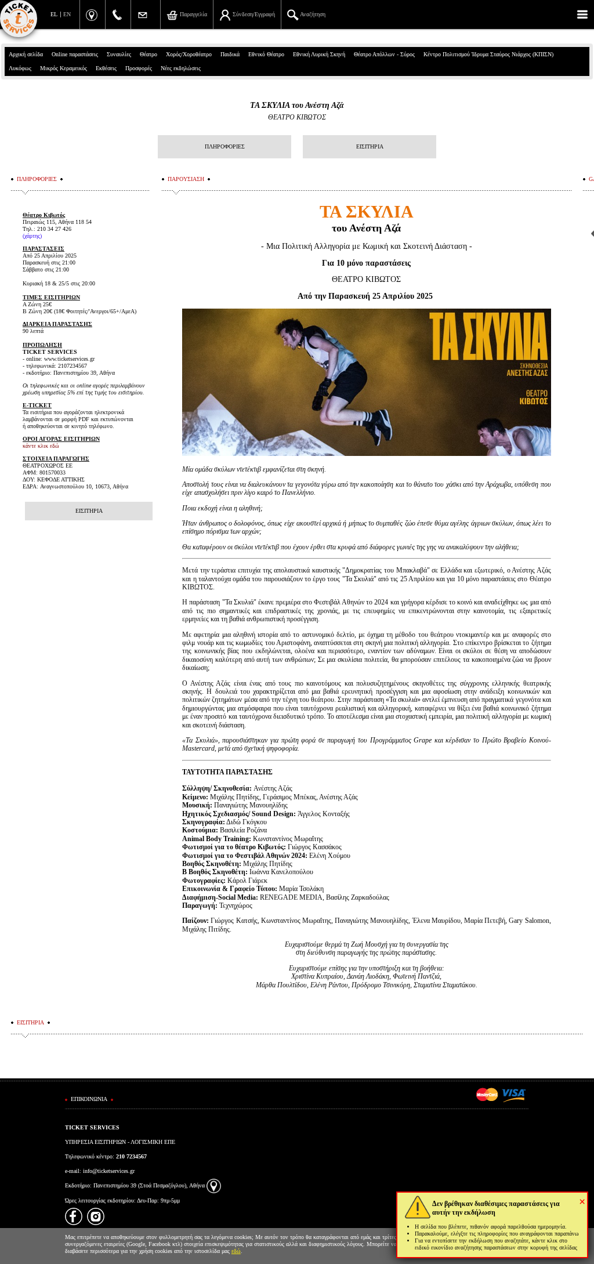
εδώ (236, 1251)
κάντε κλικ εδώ (41, 446)
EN (67, 14)
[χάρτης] (214, 1185)
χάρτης (32, 236)
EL (53, 14)
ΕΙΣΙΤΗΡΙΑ (369, 146)
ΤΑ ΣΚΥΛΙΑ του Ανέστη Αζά (297, 105)
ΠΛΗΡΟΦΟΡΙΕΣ (225, 146)
